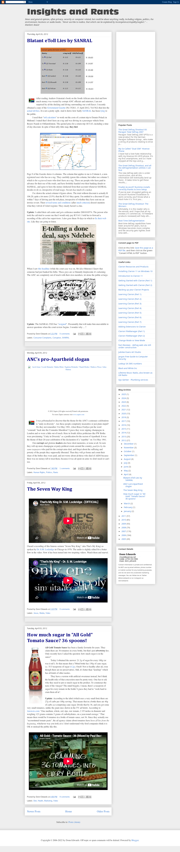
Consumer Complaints (42, 338)
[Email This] (79, 333)
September (129, 455)
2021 (124, 409)
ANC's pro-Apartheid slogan (58, 359)
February (128, 507)
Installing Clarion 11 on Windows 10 (135, 271)
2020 (124, 413)
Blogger (135, 840)
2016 (124, 425)
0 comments (65, 334)
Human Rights (39, 472)
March (127, 503)
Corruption (57, 338)
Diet (35, 801)
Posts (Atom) (74, 822)
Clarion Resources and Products (133, 266)
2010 (124, 519)
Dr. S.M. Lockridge (45, 549)
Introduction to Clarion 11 (130, 276)
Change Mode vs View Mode (131, 340)
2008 (124, 527)
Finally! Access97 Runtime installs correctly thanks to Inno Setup (134, 188)
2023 (124, 402)
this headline (43, 268)
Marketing (48, 801)
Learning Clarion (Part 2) (129, 299)
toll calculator (50, 117)
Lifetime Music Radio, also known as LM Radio (135, 373)
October (128, 451)
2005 (124, 539)
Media (42, 613)
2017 (124, 421)
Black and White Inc (127, 368)
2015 (124, 428)
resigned (62, 323)
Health (40, 801)
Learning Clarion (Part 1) (129, 294)
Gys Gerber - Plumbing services (133, 379)
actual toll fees (33, 110)
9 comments (65, 797)
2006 (124, 535)
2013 (124, 436)
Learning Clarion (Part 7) (129, 322)
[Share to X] (84, 333)
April (126, 474)
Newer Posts (33, 811)
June (126, 466)
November (129, 447)
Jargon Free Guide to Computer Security (133, 357)
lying (102, 110)
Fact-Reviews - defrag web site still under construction (134, 346)
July (126, 462)
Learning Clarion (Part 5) (129, 312)
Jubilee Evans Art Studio (129, 352)
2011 (124, 516)
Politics (49, 472)
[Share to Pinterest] (90, 333)
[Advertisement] (135, 75)
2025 (124, 394)
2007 (124, 531)
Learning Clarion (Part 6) (129, 317)
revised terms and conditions (58, 202)
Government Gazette (56, 107)
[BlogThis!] (82, 333)
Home (68, 811)
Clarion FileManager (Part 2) (131, 335)
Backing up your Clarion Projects (133, 289)
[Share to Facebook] (87, 333)
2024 (124, 398)
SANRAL (87, 110)
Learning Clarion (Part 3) (129, 303)
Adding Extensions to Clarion (132, 326)
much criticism (82, 202)
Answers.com (33, 710)
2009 (124, 523)
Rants (55, 472)
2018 (124, 417)
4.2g (73, 666)
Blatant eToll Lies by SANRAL (59, 40)
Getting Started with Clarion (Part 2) (135, 285)
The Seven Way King (49, 489)
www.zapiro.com (78, 415)
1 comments (65, 468)
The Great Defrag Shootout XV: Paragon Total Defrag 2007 (132, 130)
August (127, 459)
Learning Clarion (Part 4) (129, 308)
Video (48, 613)
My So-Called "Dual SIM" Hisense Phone (133, 149)
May (126, 470)
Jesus (35, 613)
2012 (124, 440)
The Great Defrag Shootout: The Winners (133, 204)
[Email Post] (74, 334)
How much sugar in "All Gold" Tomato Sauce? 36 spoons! (134, 496)
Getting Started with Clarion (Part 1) (135, 280)
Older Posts (103, 811)
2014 (124, 432)
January (128, 511)
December (129, 443)
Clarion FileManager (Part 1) (131, 331)
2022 (124, 405)
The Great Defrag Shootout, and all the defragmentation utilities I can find (134, 168)
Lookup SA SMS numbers (130, 363)
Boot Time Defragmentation (131, 220)
